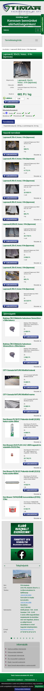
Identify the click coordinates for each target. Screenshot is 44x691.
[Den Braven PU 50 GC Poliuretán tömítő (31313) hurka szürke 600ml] (12, 482)
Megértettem (39, 686)
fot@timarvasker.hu (27, 629)
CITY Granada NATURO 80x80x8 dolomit (19, 370)
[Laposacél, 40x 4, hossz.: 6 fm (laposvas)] (12, 167)
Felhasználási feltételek (22, 689)
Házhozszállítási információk (17, 649)
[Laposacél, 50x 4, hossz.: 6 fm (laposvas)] (12, 145)
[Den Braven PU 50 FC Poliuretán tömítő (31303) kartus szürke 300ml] (12, 430)
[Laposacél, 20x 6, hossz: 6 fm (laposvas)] (12, 253)
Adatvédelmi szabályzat (15, 680)
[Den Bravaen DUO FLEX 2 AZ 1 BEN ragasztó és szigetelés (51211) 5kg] (12, 456)
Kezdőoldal (6, 49)
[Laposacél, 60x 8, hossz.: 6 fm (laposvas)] (12, 189)
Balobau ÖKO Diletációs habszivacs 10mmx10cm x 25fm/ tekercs (17, 345)
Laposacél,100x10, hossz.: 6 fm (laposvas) (19, 224)
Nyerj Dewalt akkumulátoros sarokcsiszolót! (21, 665)
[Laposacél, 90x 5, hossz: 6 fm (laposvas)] (12, 297)
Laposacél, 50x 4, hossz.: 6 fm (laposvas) (18, 137)
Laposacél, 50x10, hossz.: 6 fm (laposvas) (27, 81)
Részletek (37, 154)
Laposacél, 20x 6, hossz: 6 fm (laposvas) (18, 246)
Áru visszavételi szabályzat (16, 659)
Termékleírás (8, 122)
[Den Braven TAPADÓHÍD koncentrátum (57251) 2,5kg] (12, 509)
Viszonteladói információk (16, 655)
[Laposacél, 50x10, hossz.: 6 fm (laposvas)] (22, 69)
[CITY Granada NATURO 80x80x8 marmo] (12, 404)
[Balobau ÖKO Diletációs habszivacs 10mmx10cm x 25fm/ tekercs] (12, 354)
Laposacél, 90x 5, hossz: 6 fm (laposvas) (18, 289)
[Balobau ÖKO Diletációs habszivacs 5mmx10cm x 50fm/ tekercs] (12, 329)
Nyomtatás (9, 106)
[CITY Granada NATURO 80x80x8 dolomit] (12, 381)
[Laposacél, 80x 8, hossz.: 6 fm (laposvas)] (12, 210)
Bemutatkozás (30, 680)
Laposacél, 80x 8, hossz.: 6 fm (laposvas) (18, 202)
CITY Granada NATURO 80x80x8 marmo (19, 395)
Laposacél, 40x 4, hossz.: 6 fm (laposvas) (18, 159)
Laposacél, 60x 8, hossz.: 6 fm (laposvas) (18, 181)
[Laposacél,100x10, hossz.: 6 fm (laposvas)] (12, 232)
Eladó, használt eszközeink (16, 662)
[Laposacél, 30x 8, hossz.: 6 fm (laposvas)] (12, 275)
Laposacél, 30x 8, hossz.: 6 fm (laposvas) (18, 268)
